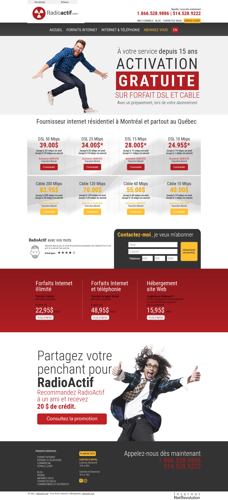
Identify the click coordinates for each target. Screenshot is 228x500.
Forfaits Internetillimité (54, 286)
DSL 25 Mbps (92, 139)
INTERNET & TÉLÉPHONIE (120, 30)
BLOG (158, 20)
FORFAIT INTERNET (46, 457)
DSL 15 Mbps (136, 139)
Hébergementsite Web (162, 286)
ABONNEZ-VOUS (156, 30)
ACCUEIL (56, 30)
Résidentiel (40, 2)
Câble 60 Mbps (136, 183)
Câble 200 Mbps (49, 183)
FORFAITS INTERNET (81, 30)
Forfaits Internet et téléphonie (109, 286)
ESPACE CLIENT (192, 20)
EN (175, 30)
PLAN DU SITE (87, 453)
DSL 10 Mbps (179, 139)
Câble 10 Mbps (179, 183)
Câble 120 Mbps (92, 183)
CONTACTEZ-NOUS (172, 20)
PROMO (41, 475)
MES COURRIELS (145, 20)
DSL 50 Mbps (49, 139)
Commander (49, 167)
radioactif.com (42, 493)
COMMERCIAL (44, 463)
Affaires (65, 2)
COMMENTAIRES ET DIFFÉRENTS (53, 484)
